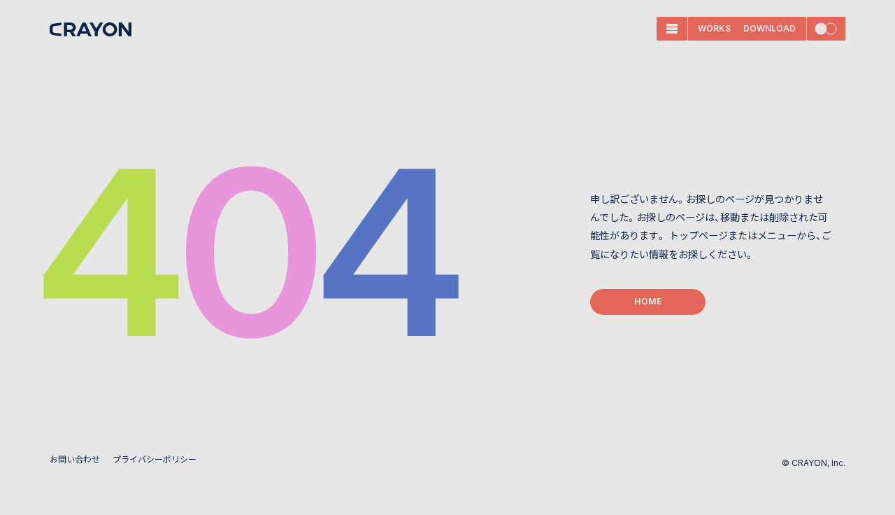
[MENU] (672, 29)
